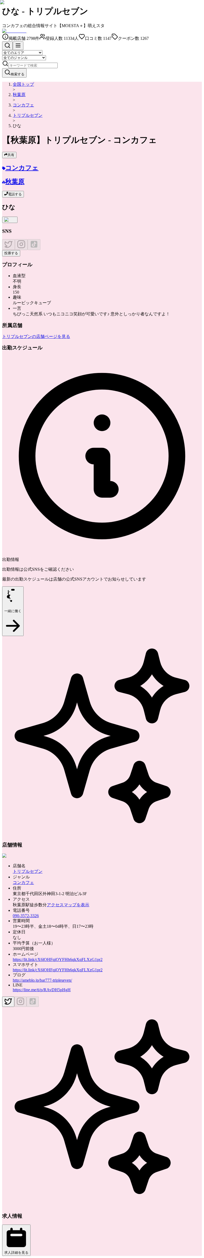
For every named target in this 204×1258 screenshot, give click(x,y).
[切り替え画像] (10, 220)
